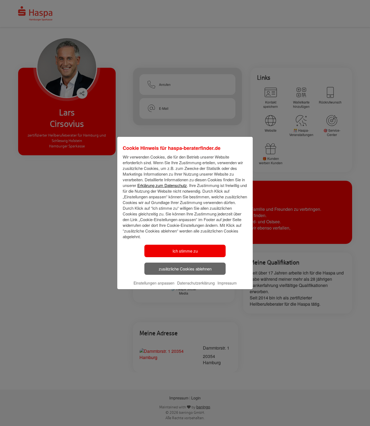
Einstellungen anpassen (154, 283)
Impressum (227, 283)
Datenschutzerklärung (196, 283)
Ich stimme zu (185, 251)
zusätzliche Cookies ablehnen (185, 269)
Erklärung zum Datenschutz (162, 185)
